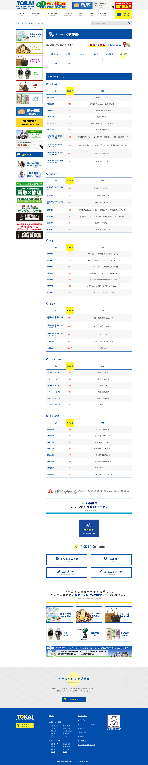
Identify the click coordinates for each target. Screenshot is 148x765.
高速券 (95, 55)
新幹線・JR (54, 55)
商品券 (68, 55)
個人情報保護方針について (86, 745)
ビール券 (54, 64)
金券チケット (29, 23)
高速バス (53, 731)
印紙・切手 (123, 55)
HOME (18, 23)
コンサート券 (67, 731)
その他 (68, 64)
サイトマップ (82, 741)
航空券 (53, 733)
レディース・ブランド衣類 (86, 724)
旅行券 (82, 55)
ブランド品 (81, 720)
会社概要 (81, 736)
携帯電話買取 (82, 732)
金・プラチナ (82, 716)
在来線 (53, 728)
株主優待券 (109, 55)
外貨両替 (81, 728)
